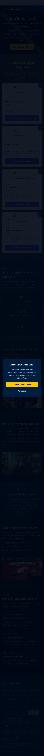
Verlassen (22, 391)
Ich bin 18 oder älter (22, 385)
